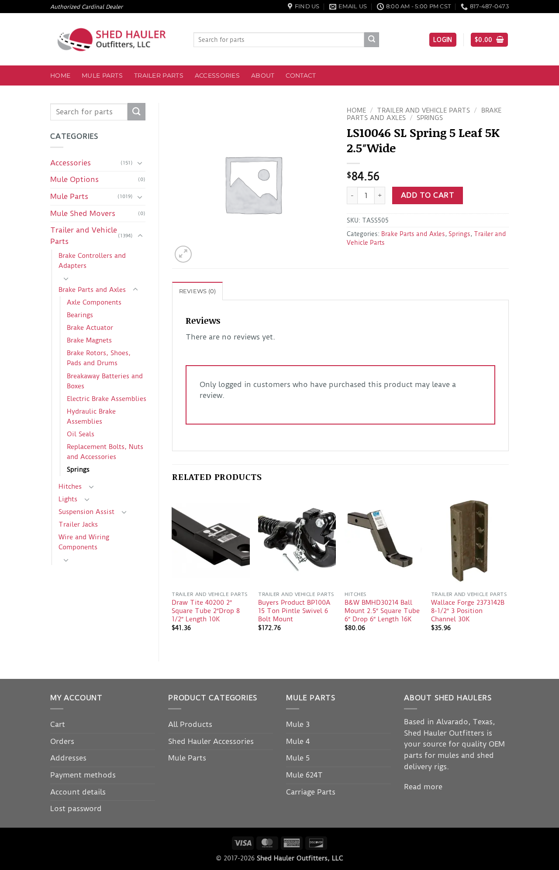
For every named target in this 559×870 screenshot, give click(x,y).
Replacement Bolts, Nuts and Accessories (105, 452)
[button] (442, 40)
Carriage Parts (310, 792)
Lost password (76, 808)
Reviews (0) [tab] (197, 291)
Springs (78, 469)
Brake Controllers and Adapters (92, 261)
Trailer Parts (158, 75)
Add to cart (427, 195)
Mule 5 (298, 758)
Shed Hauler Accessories (211, 741)
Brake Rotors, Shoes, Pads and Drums (99, 358)
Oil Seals (80, 434)
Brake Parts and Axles (92, 290)
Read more (423, 786)
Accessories (217, 75)
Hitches (70, 486)
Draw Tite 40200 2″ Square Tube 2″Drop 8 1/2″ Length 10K (206, 611)
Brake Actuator (90, 328)
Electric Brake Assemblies (106, 399)
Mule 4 (298, 741)
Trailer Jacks (78, 524)
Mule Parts (102, 75)
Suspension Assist (86, 512)
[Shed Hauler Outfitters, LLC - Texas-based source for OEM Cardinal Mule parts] (115, 39)
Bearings (80, 315)
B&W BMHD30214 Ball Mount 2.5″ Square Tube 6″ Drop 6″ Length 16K (382, 611)
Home (60, 75)
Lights (68, 499)
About (262, 75)
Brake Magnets (89, 340)
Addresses (68, 758)
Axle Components (94, 302)
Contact (301, 75)
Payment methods (83, 775)
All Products (190, 724)
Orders (62, 741)
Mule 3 (298, 724)
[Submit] (371, 39)
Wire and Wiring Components (84, 542)
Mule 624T (304, 775)
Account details (78, 792)
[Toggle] (140, 163)
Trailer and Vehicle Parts (83, 236)
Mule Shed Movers (82, 213)
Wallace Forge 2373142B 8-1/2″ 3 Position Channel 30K (467, 611)
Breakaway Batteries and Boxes (105, 381)
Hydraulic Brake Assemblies (91, 416)
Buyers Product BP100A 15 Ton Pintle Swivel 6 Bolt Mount (294, 611)
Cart (57, 724)
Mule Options (74, 179)
